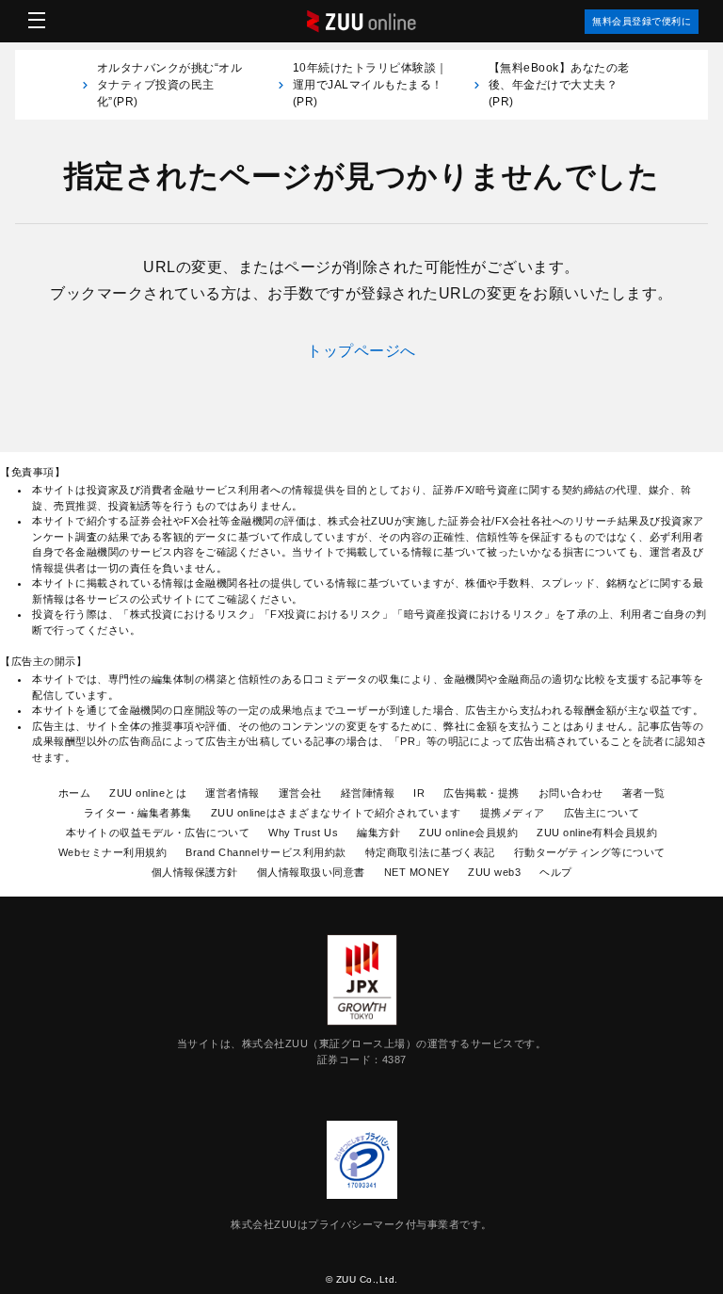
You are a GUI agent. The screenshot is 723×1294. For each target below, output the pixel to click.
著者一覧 (644, 793)
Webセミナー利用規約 (113, 852)
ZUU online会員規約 (468, 832)
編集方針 (378, 832)
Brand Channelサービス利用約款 (265, 852)
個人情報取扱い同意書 (311, 872)
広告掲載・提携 (481, 793)
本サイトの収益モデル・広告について (158, 832)
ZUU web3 (494, 872)
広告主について (602, 812)
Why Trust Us (303, 832)
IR (419, 793)
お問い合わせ (570, 793)
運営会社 (300, 793)
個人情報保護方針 (195, 872)
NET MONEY (417, 872)
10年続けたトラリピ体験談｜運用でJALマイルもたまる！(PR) (370, 84)
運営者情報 (232, 793)
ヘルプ (555, 872)
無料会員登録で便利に (641, 21)
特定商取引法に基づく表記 (430, 852)
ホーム (74, 793)
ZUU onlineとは (147, 793)
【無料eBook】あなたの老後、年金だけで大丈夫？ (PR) (559, 84)
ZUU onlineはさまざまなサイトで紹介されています (336, 812)
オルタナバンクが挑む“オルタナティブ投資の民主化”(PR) (170, 84)
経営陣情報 (368, 793)
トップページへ (361, 351)
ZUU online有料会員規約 (597, 832)
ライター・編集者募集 (138, 812)
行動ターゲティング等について (590, 852)
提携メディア (512, 812)
